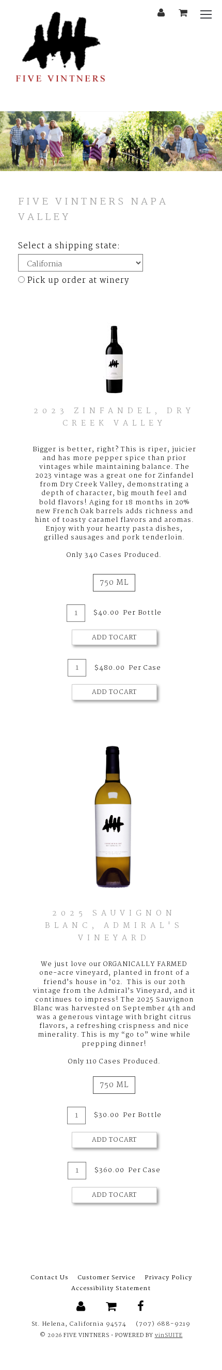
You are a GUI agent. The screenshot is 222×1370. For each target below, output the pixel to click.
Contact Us (49, 1277)
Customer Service (106, 1277)
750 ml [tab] (114, 583)
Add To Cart (114, 637)
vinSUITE (169, 1335)
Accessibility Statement (111, 1288)
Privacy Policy (168, 1277)
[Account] (161, 13)
